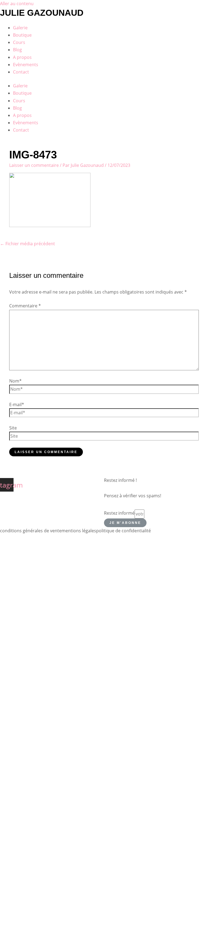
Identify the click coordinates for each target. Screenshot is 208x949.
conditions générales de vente (30, 531)
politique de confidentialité (123, 531)
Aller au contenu (17, 4)
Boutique (22, 35)
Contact (21, 72)
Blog (17, 50)
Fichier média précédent (27, 244)
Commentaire (25, 306)
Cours (19, 42)
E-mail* (16, 404)
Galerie (20, 28)
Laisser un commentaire (34, 165)
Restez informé (119, 513)
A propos (22, 57)
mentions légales (78, 531)
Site (13, 428)
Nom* (15, 381)
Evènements (25, 65)
